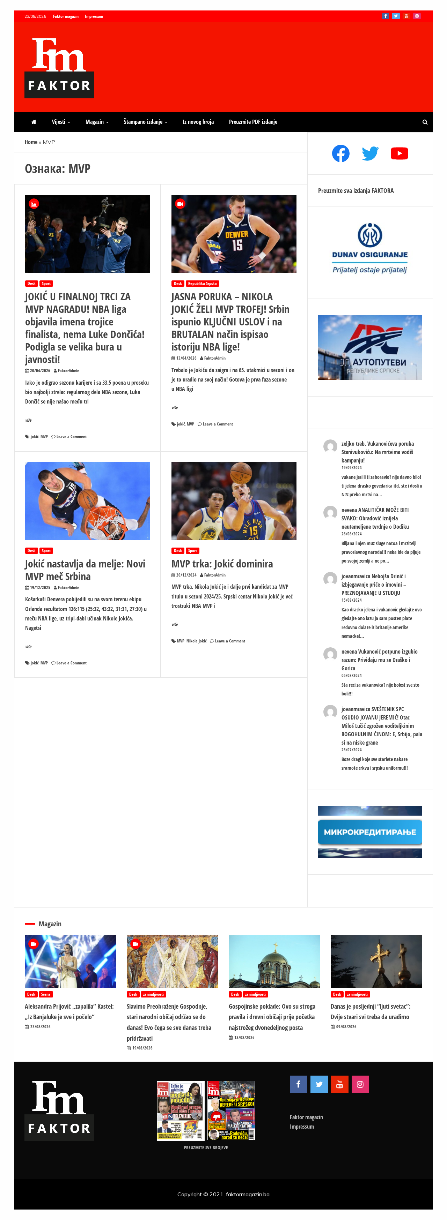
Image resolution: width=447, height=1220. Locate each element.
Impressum (94, 16)
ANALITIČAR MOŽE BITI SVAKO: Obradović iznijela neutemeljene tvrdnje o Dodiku (375, 518)
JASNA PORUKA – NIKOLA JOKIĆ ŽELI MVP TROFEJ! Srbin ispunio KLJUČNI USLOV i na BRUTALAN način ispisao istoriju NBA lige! (230, 321)
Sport (46, 283)
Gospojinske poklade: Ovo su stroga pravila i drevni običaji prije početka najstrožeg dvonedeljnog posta (272, 1017)
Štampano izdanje (143, 122)
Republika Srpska (202, 283)
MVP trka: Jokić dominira (222, 563)
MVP (44, 436)
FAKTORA (383, 190)
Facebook (385, 16)
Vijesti (58, 122)
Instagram (417, 16)
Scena (46, 994)
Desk (32, 283)
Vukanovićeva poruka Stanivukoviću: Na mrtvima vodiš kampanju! (378, 452)
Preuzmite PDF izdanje (253, 122)
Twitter (396, 16)
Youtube (406, 16)
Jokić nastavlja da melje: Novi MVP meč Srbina (85, 569)
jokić (34, 436)
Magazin (95, 122)
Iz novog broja (198, 122)
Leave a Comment (72, 436)
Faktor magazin (66, 16)
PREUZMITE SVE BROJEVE (206, 1147)
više (28, 420)
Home (31, 142)
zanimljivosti (153, 994)
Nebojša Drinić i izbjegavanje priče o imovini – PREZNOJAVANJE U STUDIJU (374, 584)
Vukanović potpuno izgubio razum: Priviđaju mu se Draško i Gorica (380, 660)
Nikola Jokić (196, 641)
